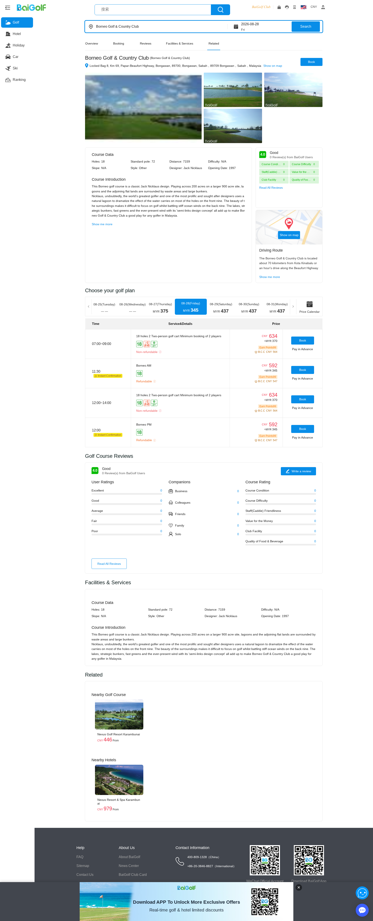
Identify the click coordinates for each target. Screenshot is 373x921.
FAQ (79, 857)
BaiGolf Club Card (133, 874)
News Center (129, 866)
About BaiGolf (129, 857)
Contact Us (84, 874)
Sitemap (82, 866)
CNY (314, 6)
